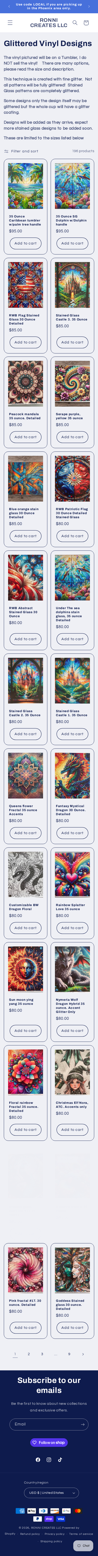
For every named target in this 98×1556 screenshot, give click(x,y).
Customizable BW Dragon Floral (24, 907)
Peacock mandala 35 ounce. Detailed (25, 416)
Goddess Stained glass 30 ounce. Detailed (70, 1305)
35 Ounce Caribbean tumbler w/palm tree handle (25, 220)
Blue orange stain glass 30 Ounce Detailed (24, 513)
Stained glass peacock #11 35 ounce (22, 1211)
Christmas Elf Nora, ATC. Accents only (72, 1105)
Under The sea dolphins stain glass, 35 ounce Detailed (69, 614)
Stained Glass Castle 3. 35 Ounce (72, 317)
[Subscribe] (82, 1424)
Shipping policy (51, 1541)
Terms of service (81, 1534)
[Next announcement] (89, 6)
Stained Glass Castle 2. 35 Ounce (25, 713)
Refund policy (30, 1534)
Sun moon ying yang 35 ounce (21, 1002)
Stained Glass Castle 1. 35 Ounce (72, 713)
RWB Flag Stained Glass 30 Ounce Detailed (24, 319)
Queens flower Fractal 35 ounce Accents (23, 810)
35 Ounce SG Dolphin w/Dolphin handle (71, 220)
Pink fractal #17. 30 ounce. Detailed (25, 1303)
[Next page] (82, 1354)
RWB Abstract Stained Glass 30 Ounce (23, 612)
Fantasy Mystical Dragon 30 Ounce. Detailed (71, 810)
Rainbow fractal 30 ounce (72, 1209)
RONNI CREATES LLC (46, 1528)
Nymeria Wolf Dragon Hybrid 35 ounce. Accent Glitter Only (70, 1006)
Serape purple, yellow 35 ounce (69, 416)
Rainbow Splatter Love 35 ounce (70, 907)
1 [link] (15, 1354)
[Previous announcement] (9, 6)
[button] (10, 22)
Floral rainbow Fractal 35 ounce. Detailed (23, 1107)
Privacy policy (55, 1534)
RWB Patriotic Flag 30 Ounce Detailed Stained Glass (72, 513)
